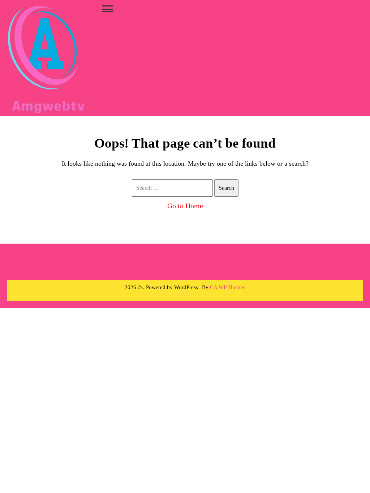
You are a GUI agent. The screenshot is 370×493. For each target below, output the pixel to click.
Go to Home (185, 206)
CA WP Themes (227, 287)
